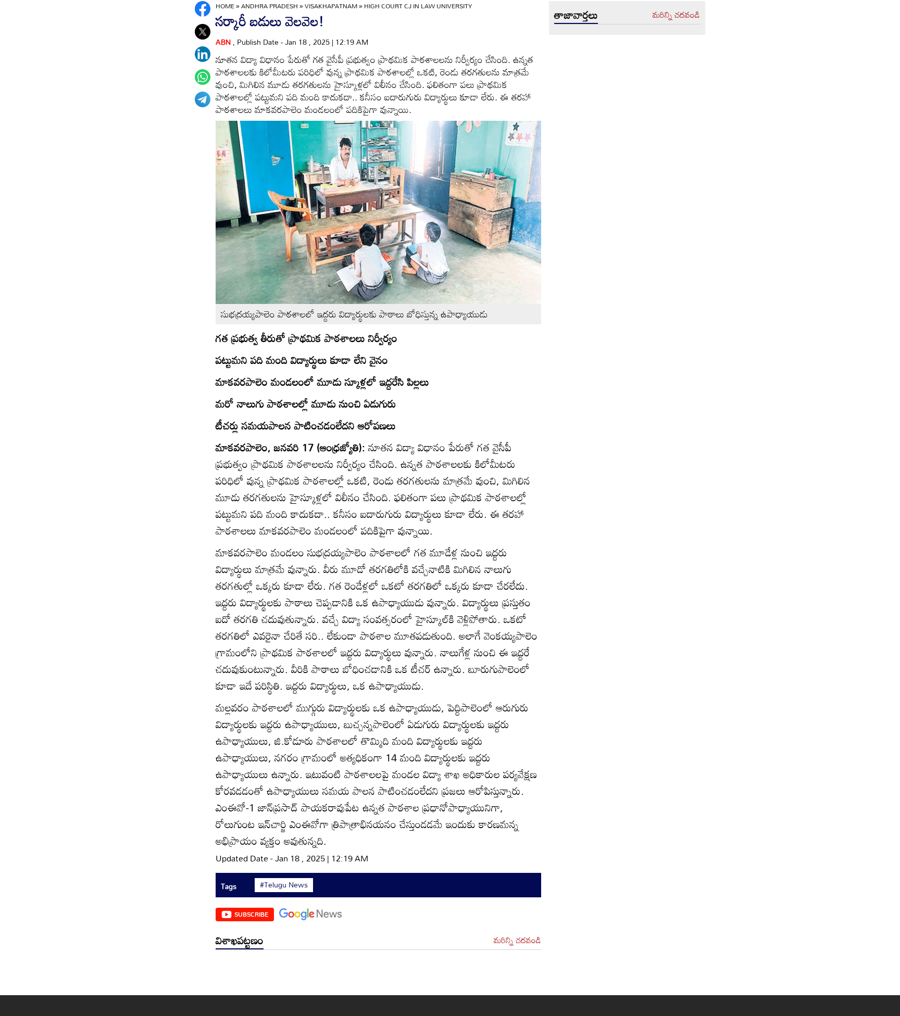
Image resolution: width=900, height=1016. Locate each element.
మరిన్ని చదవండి (517, 940)
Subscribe (251, 914)
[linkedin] (202, 54)
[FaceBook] (202, 9)
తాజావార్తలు (576, 14)
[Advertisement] (378, 975)
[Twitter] (202, 32)
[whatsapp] (202, 77)
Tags (228, 886)
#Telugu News (284, 885)
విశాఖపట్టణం (240, 940)
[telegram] (202, 99)
